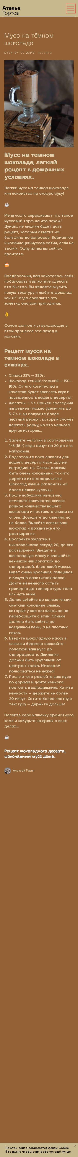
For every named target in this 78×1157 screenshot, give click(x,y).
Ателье (11, 10)
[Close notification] (75, 1146)
